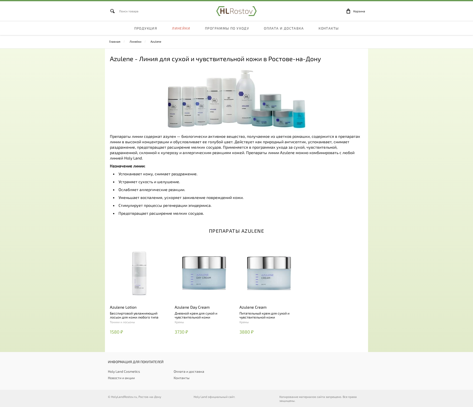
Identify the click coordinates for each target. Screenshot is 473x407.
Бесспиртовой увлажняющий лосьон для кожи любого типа (134, 315)
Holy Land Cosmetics (124, 371)
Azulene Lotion (123, 307)
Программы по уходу (227, 28)
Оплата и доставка (284, 28)
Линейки (181, 28)
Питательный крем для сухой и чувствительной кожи (264, 315)
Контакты (329, 28)
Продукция (145, 28)
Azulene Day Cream (192, 307)
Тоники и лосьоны (122, 322)
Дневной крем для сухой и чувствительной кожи (196, 315)
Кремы (179, 322)
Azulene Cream (253, 307)
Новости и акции (121, 378)
